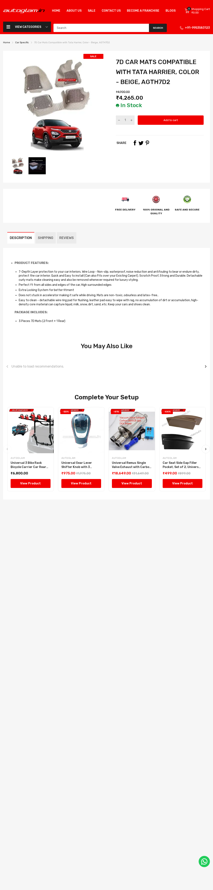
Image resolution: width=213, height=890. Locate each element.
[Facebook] (134, 142)
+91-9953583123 (197, 28)
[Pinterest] (147, 142)
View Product (30, 483)
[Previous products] (7, 366)
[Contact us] (204, 861)
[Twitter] (141, 142)
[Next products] (206, 366)
